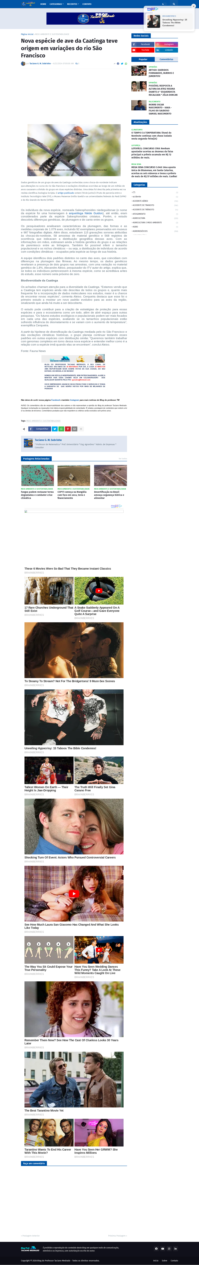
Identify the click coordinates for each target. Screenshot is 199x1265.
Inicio (155, 1260)
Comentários (166, 59)
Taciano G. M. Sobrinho (48, 440)
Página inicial (27, 34)
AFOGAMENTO (155, 214)
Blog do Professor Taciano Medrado (53, 1260)
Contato (174, 1260)
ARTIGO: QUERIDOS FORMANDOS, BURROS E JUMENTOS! (161, 73)
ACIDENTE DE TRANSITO (155, 205)
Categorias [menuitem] (56, 4)
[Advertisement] (74, 93)
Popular (143, 59)
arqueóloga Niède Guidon (86, 213)
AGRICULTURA (155, 218)
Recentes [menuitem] (72, 4)
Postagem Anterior (31, 1236)
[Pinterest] (68, 428)
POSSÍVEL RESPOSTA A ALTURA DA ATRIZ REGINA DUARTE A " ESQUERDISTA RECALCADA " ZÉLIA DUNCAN (163, 90)
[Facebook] (118, 63)
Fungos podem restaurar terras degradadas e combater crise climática (37, 495)
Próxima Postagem (117, 1236)
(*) (155, 192)
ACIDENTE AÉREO (155, 201)
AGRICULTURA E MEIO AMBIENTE (155, 222)
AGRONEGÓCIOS (155, 231)
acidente (155, 196)
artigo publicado (66, 193)
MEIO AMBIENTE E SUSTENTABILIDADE (52, 34)
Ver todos (123, 458)
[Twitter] (122, 63)
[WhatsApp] (126, 63)
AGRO (155, 227)
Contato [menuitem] (86, 4)
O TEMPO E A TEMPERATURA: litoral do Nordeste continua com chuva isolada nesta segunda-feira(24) (151, 135)
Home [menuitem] (43, 4)
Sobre (164, 1260)
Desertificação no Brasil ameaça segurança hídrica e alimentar (109, 495)
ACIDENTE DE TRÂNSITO (155, 209)
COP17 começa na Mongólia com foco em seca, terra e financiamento (72, 495)
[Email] (74, 428)
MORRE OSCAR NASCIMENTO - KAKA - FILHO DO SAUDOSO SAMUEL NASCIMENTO (160, 109)
